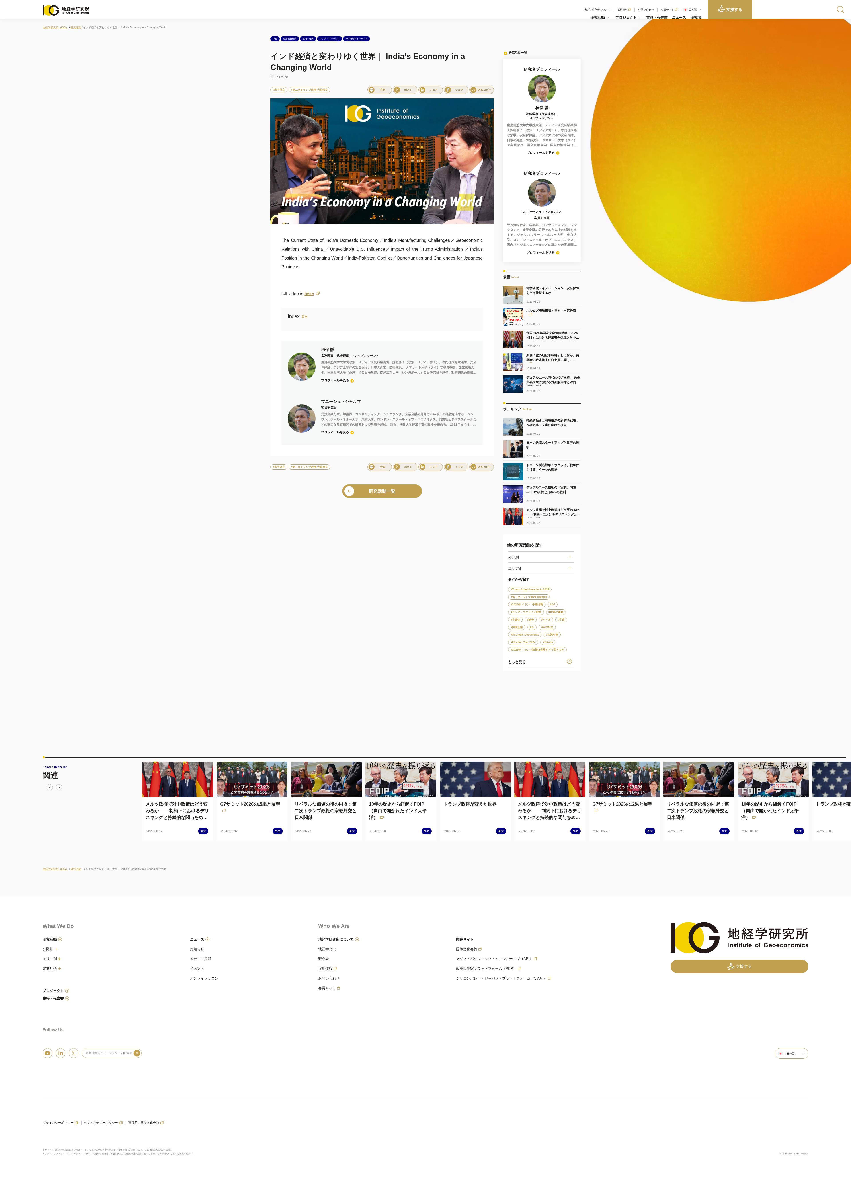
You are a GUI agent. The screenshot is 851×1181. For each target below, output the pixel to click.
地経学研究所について (597, 9)
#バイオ (546, 619)
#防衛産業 (517, 627)
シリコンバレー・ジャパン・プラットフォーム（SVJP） (501, 978)
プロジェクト (626, 17)
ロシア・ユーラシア (330, 38)
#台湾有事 (552, 634)
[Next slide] (59, 787)
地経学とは (327, 949)
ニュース (679, 17)
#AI (532, 627)
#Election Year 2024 (523, 642)
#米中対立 (279, 89)
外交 (275, 38)
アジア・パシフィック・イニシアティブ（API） (494, 959)
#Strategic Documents (525, 634)
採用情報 (622, 9)
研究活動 (598, 17)
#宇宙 (561, 619)
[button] (691, 9)
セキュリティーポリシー (101, 1122)
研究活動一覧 (518, 52)
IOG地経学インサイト (356, 38)
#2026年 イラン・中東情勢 (527, 604)
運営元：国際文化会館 (143, 1122)
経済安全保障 (290, 38)
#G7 (552, 604)
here (309, 293)
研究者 (696, 17)
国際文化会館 (466, 949)
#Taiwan (548, 642)
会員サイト (667, 9)
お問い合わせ (646, 9)
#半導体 (515, 619)
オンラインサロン (204, 978)
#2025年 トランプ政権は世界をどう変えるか (537, 649)
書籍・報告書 (657, 17)
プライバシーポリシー (58, 1122)
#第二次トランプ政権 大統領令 (309, 89)
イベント (197, 968)
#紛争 (530, 619)
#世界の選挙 (555, 612)
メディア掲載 (200, 959)
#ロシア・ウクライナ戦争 (526, 612)
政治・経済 (308, 38)
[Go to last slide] (50, 787)
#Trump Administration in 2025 (530, 589)
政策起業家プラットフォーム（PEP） (486, 968)
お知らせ (197, 949)
